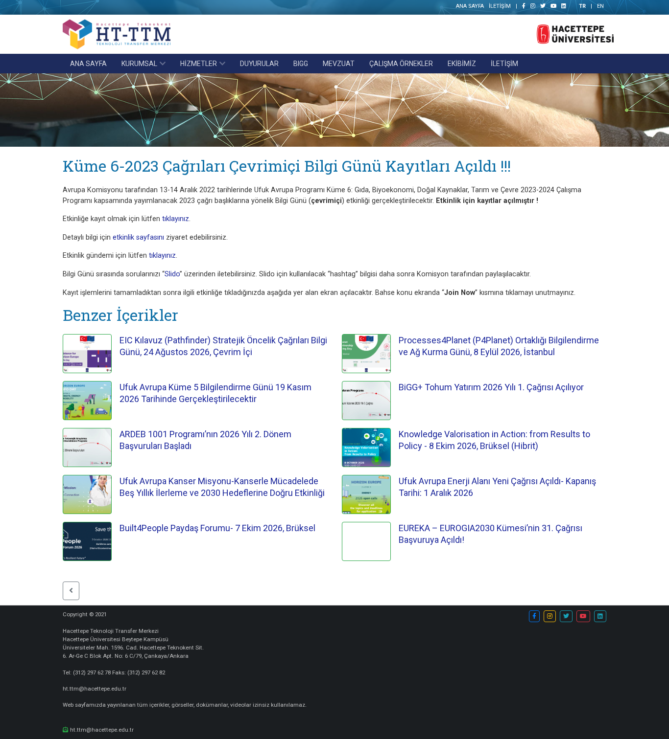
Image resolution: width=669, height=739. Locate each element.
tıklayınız (175, 219)
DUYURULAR (259, 63)
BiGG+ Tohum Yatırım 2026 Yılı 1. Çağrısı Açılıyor (491, 387)
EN (600, 6)
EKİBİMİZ (462, 63)
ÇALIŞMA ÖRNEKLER (401, 63)
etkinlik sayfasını (137, 237)
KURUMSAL (139, 63)
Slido (172, 274)
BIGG (300, 63)
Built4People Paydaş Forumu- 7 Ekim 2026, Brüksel (217, 528)
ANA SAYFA (470, 6)
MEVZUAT (339, 63)
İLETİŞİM (500, 6)
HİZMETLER (198, 63)
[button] (71, 591)
